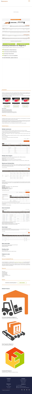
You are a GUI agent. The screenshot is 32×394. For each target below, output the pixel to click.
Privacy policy (8, 387)
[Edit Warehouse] (16, 195)
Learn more (7, 106)
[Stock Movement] (16, 215)
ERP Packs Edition (23, 382)
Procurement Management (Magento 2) (9, 317)
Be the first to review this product (16, 41)
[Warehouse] (16, 145)
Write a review (22, 282)
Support (9, 385)
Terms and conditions (8, 386)
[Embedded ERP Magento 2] (15, 357)
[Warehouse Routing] (16, 173)
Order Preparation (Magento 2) (7, 344)
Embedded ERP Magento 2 (7, 371)
